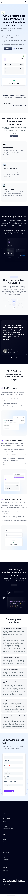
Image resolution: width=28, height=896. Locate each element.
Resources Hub (6, 852)
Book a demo (5, 870)
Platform (4, 810)
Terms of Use (5, 844)
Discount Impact (6, 859)
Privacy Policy (5, 841)
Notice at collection (3, 895)
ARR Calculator (6, 862)
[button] (25, 2)
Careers (4, 839)
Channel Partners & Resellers (8, 828)
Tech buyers (5, 826)
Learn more (14, 585)
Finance (4, 821)
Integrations (5, 813)
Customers (5, 857)
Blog (3, 855)
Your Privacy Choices (11, 895)
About (4, 837)
